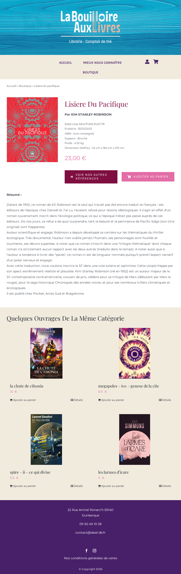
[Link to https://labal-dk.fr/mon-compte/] (147, 62)
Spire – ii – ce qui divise (30, 472)
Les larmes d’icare (113, 472)
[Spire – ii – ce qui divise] (46, 439)
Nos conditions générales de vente (90, 558)
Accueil (11, 86)
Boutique (25, 86)
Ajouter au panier (151, 176)
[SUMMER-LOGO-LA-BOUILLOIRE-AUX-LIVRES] (90, 10)
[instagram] (94, 550)
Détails (78, 400)
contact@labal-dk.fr (90, 533)
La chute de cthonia (26, 386)
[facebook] (86, 550)
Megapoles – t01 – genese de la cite (128, 386)
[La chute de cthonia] (46, 353)
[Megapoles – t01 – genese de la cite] (134, 353)
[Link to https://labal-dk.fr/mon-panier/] (155, 62)
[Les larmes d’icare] (134, 439)
